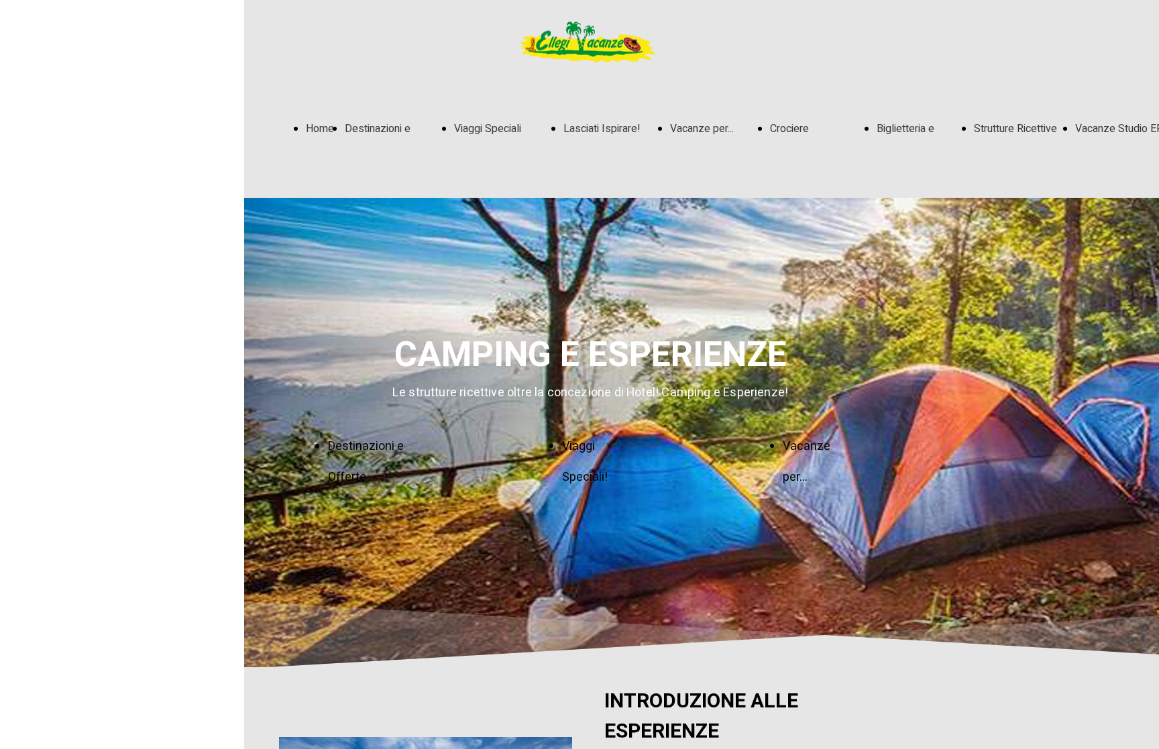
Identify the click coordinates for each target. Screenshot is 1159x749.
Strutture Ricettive (1015, 129)
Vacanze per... (702, 129)
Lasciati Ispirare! (602, 129)
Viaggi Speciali (487, 129)
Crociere (789, 129)
